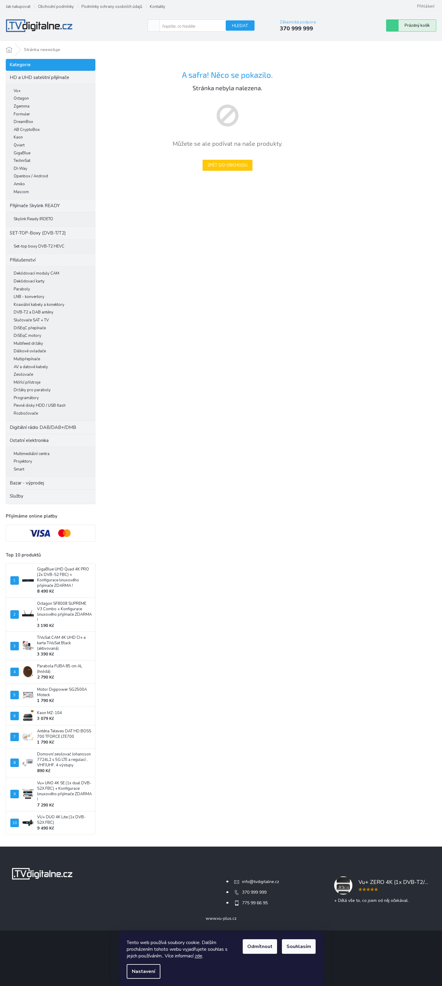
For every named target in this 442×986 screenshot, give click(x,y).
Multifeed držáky (28, 343)
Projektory (23, 461)
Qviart (19, 145)
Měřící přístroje (27, 382)
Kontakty (157, 6)
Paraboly (22, 289)
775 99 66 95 (255, 903)
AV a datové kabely (31, 367)
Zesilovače (23, 374)
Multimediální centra (32, 454)
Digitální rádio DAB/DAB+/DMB (43, 427)
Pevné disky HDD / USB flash (40, 405)
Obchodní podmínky (56, 6)
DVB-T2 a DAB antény (33, 312)
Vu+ (17, 91)
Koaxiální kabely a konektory (39, 304)
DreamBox (23, 122)
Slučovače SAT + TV (31, 320)
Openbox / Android (31, 176)
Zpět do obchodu (227, 165)
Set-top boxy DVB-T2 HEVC (39, 246)
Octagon (21, 98)
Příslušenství (23, 260)
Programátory (26, 398)
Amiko (19, 184)
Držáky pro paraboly (32, 390)
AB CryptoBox (27, 129)
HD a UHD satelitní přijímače (39, 77)
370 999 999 (254, 892)
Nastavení (143, 971)
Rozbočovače (26, 413)
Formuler (22, 114)
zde (198, 956)
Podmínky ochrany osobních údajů (111, 6)
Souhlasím (298, 946)
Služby (16, 496)
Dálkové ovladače (30, 351)
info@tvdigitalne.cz (260, 882)
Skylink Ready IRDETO (33, 219)
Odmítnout (259, 946)
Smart (19, 469)
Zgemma (21, 106)
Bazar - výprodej (27, 483)
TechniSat (22, 160)
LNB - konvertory (29, 297)
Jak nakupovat (18, 6)
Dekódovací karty (29, 281)
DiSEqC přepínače (30, 328)
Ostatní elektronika (29, 440)
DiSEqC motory (27, 335)
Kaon (18, 137)
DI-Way (20, 168)
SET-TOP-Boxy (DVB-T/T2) (38, 233)
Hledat (240, 26)
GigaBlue (22, 153)
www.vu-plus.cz (221, 918)
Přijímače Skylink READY (35, 206)
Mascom (21, 192)
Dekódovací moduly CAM (36, 273)
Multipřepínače (27, 359)
